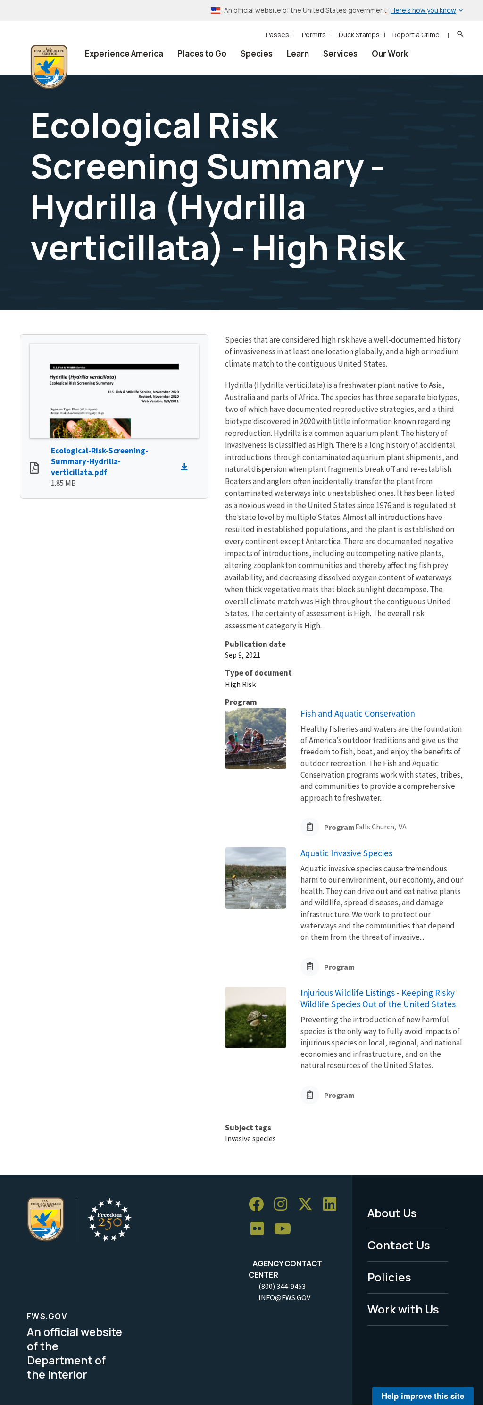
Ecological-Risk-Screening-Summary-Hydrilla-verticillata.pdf (99, 461)
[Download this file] (187, 467)
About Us (392, 1213)
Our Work (390, 53)
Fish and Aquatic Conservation (357, 713)
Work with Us (403, 1309)
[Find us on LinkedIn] (333, 1204)
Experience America (124, 53)
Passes (277, 34)
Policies (389, 1277)
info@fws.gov (284, 1297)
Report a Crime (416, 34)
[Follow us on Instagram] (284, 1204)
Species (257, 53)
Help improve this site (423, 1395)
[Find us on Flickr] (260, 1229)
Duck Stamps (359, 34)
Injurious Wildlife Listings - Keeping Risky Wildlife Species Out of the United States (378, 998)
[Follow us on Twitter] (308, 1204)
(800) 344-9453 (282, 1286)
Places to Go (201, 53)
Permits (314, 34)
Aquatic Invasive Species (346, 853)
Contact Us (398, 1245)
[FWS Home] (49, 67)
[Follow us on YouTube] (286, 1229)
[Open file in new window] (34, 469)
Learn (298, 53)
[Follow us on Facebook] (259, 1204)
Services (340, 53)
